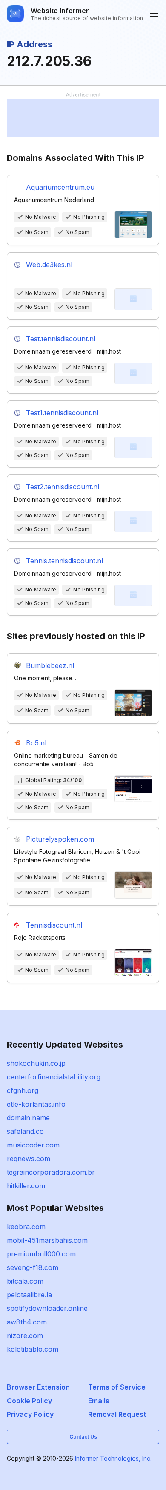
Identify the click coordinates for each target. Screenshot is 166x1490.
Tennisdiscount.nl (54, 925)
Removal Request (117, 1414)
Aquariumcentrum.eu (60, 187)
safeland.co (25, 1131)
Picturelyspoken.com (60, 839)
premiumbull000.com (41, 1254)
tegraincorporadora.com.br (51, 1172)
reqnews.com (28, 1158)
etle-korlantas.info (36, 1104)
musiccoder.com (33, 1145)
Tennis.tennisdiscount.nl (64, 561)
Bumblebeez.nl (50, 665)
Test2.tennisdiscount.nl (62, 486)
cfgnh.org (22, 1090)
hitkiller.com (26, 1186)
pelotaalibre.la (29, 1294)
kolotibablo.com (32, 1349)
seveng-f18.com (32, 1267)
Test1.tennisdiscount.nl (62, 412)
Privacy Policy (30, 1414)
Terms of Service (117, 1387)
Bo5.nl (36, 743)
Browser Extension (38, 1387)
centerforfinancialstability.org (53, 1077)
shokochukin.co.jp (36, 1063)
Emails (98, 1400)
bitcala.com (25, 1281)
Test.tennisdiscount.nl (60, 338)
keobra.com (26, 1226)
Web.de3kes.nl (49, 264)
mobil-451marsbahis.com (47, 1240)
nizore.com (25, 1335)
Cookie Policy (29, 1400)
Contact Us (83, 1436)
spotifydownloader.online (47, 1308)
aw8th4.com (27, 1322)
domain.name (28, 1117)
